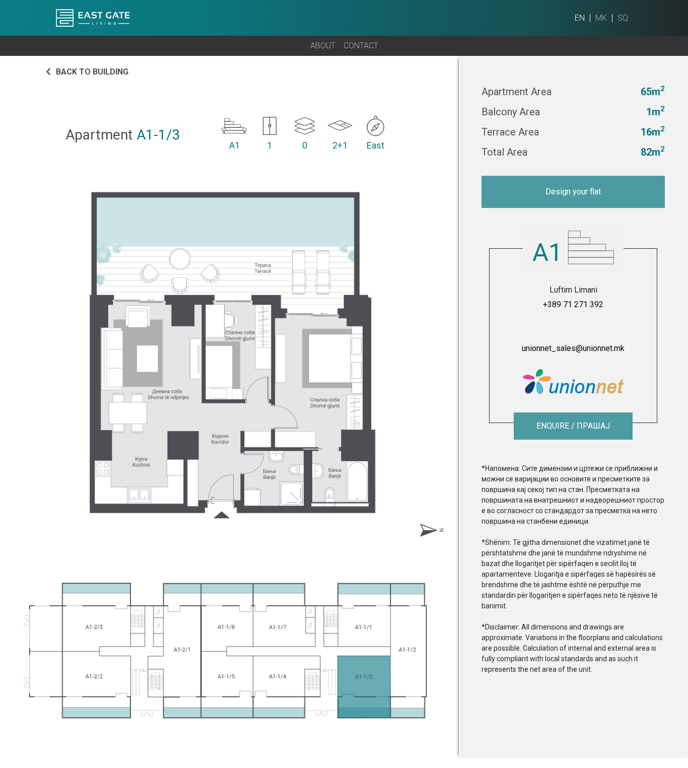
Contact (360, 45)
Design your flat (573, 191)
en (580, 18)
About (322, 45)
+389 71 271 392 (573, 304)
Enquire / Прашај (573, 426)
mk (601, 18)
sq (622, 18)
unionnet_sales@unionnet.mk (573, 348)
